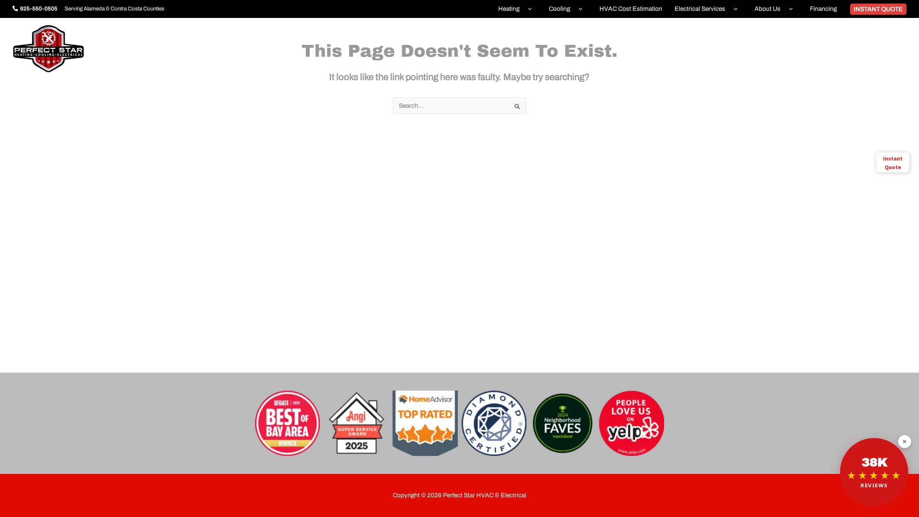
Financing (823, 8)
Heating (508, 8)
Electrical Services (700, 8)
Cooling (559, 8)
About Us (767, 8)
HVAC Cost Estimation (631, 8)
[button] (528, 9)
